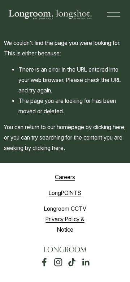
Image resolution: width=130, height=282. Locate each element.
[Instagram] (58, 262)
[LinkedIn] (85, 262)
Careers (65, 177)
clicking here (108, 127)
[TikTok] (72, 262)
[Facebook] (44, 262)
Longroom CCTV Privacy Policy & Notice (65, 219)
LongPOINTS (65, 193)
